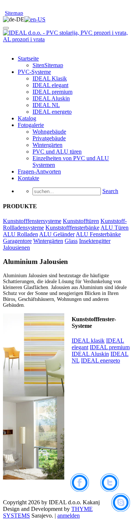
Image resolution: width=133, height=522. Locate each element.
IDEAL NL (46, 105)
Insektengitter (94, 241)
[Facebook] (85, 490)
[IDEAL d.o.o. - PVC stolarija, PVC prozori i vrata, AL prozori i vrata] (66, 39)
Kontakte (28, 178)
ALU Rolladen (20, 234)
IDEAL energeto (52, 112)
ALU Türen (114, 227)
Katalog (27, 118)
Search (110, 191)
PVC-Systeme (34, 72)
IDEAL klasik (88, 340)
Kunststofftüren (81, 221)
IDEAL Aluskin (51, 98)
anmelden (68, 515)
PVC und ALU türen (57, 151)
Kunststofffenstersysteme (32, 221)
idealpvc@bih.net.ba (28, 6)
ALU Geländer (57, 234)
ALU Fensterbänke (98, 234)
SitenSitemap (48, 65)
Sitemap (14, 13)
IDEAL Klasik (50, 78)
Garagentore (17, 241)
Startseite (28, 58)
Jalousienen (16, 247)
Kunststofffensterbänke (72, 227)
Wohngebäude (49, 131)
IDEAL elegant (50, 85)
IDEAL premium (52, 92)
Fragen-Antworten (39, 171)
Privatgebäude (49, 138)
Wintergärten (47, 145)
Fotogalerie (31, 125)
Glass (71, 241)
